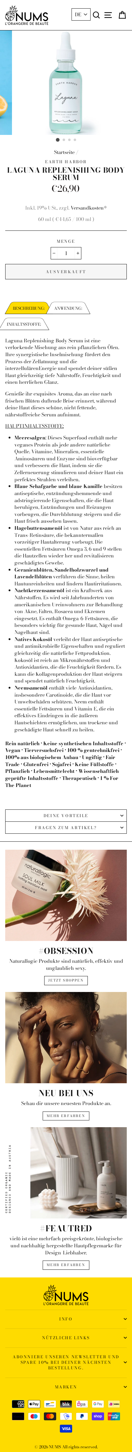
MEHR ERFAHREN (66, 1115)
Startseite (64, 152)
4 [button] (75, 140)
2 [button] (64, 140)
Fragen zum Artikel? (66, 827)
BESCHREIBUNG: (29, 308)
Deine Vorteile (66, 816)
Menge (66, 241)
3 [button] (69, 140)
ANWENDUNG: (68, 308)
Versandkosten (87, 207)
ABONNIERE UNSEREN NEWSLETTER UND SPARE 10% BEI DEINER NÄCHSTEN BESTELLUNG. (66, 1362)
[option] (66, 82)
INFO (65, 1319)
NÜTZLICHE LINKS (66, 1338)
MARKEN (66, 1387)
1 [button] (58, 140)
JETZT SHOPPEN (66, 980)
